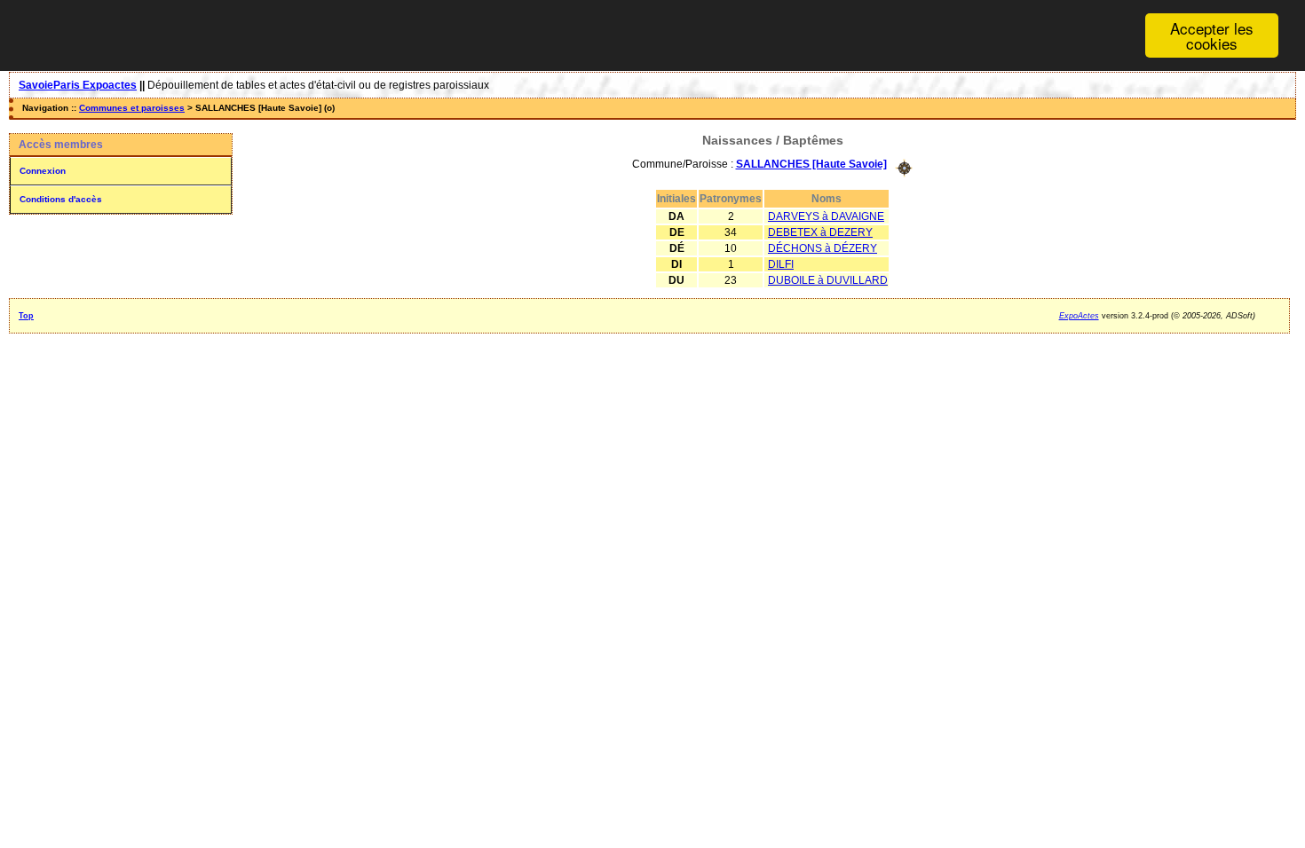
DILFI (781, 264)
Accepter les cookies (1212, 35)
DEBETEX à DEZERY (820, 232)
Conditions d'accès (61, 199)
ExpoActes (1079, 315)
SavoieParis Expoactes (78, 85)
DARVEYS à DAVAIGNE (826, 216)
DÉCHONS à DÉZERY (822, 248)
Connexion (43, 171)
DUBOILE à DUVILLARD (828, 280)
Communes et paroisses (132, 108)
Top (26, 315)
